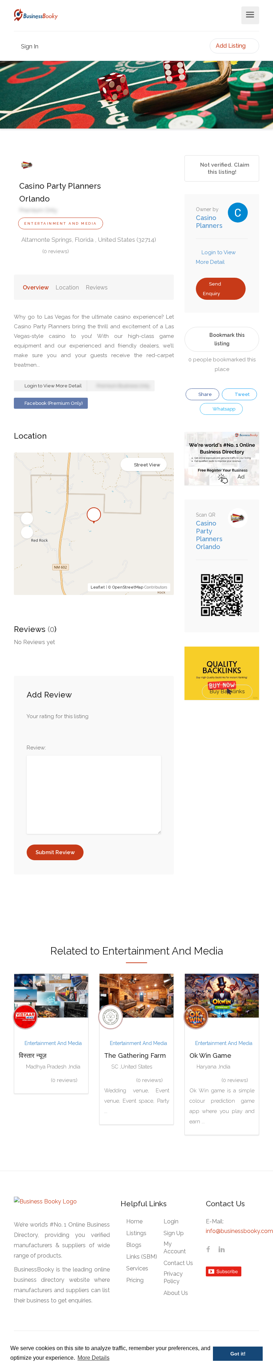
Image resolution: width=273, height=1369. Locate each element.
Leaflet (98, 587)
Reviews (97, 287)
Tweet (242, 394)
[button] (27, 519)
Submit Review (55, 852)
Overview (36, 287)
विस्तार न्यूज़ (33, 1055)
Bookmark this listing (227, 339)
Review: (36, 747)
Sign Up (174, 1233)
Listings (136, 1233)
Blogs (133, 1245)
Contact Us (178, 1263)
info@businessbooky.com (239, 1231)
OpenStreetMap (127, 587)
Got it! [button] (238, 1354)
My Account (175, 1247)
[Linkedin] (221, 1250)
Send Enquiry (212, 288)
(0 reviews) (55, 251)
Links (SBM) (141, 1256)
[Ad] (221, 458)
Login (171, 1221)
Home (134, 1221)
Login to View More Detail (52, 385)
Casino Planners (209, 221)
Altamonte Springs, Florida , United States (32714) (88, 239)
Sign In (29, 46)
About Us (176, 1293)
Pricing (135, 1280)
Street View (147, 464)
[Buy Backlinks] (221, 673)
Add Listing (231, 45)
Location (67, 287)
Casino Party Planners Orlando (209, 534)
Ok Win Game (210, 1055)
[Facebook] (208, 1250)
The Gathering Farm (135, 1055)
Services (137, 1268)
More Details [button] (93, 1358)
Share (204, 394)
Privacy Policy (173, 1277)
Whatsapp (223, 409)
